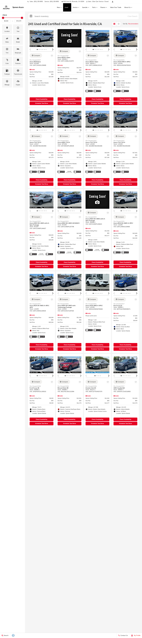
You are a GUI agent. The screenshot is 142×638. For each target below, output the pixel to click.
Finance (102, 7)
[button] (7, 29)
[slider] (3, 18)
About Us (127, 7)
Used (66, 7)
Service (75, 7)
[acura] (6, 7)
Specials (85, 7)
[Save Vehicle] (51, 55)
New (58, 7)
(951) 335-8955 (38, 1)
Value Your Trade (115, 7)
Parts (94, 7)
